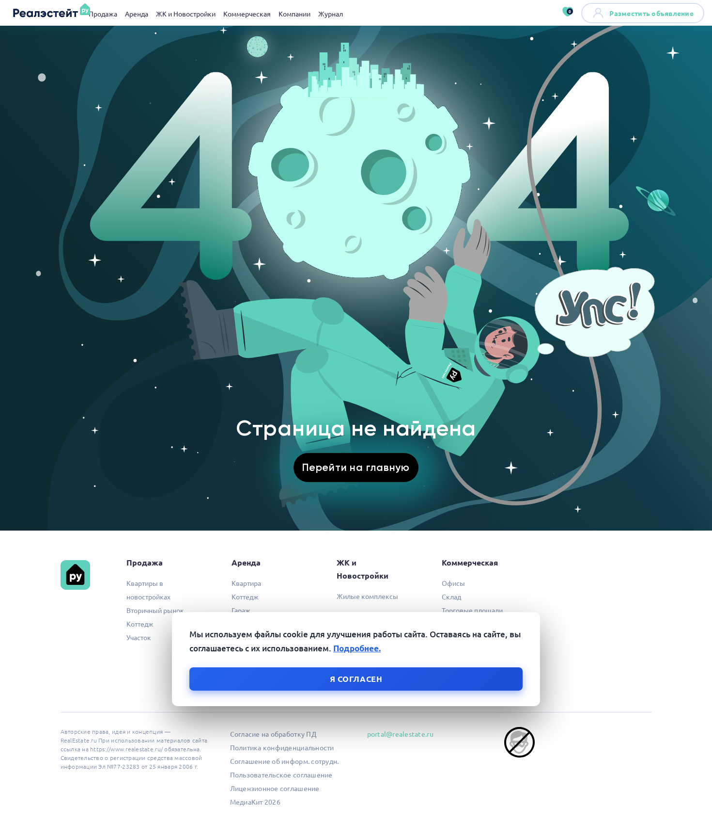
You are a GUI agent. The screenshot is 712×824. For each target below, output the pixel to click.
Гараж (241, 610)
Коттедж (140, 623)
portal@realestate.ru (400, 733)
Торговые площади (472, 610)
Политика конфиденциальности (282, 747)
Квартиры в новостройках (148, 590)
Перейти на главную (356, 467)
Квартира (246, 583)
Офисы (453, 583)
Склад (451, 596)
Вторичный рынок (155, 610)
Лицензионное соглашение (275, 788)
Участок (138, 637)
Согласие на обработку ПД (273, 733)
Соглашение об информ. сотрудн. (284, 761)
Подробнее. (357, 648)
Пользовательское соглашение (281, 774)
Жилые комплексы (367, 596)
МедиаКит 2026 (255, 801)
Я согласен (356, 679)
